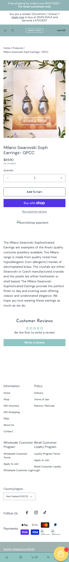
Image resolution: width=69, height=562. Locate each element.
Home (7, 48)
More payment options (34, 211)
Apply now (18, 17)
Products (18, 48)
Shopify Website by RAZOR (19, 549)
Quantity (8, 170)
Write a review (34, 342)
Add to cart (34, 191)
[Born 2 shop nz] (7, 557)
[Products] (21, 557)
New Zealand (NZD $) (17, 496)
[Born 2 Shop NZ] (34, 30)
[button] (5, 30)
